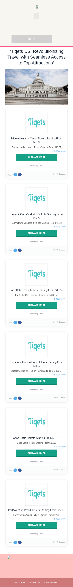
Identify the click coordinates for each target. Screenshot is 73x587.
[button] (36, 16)
